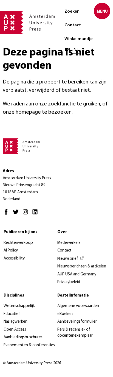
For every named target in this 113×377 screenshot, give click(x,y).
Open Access (15, 330)
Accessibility (14, 258)
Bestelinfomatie (73, 296)
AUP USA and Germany (76, 274)
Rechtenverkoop (18, 243)
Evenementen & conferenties (29, 345)
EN (67, 50)
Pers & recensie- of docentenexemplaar (75, 333)
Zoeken (72, 11)
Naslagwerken (15, 322)
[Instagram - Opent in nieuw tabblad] (27, 214)
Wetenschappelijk (19, 306)
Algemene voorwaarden (78, 306)
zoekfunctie (62, 104)
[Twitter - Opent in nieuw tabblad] (17, 214)
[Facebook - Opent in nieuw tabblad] (7, 214)
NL (76, 50)
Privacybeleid (68, 282)
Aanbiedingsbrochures (23, 337)
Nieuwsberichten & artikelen (81, 266)
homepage (28, 112)
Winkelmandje (78, 39)
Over (62, 232)
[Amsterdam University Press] (27, 23)
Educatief (12, 314)
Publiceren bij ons (20, 232)
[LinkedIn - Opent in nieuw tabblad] (36, 214)
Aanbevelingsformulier (77, 322)
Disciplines (14, 296)
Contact (72, 25)
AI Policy (11, 250)
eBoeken (65, 314)
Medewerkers (69, 243)
